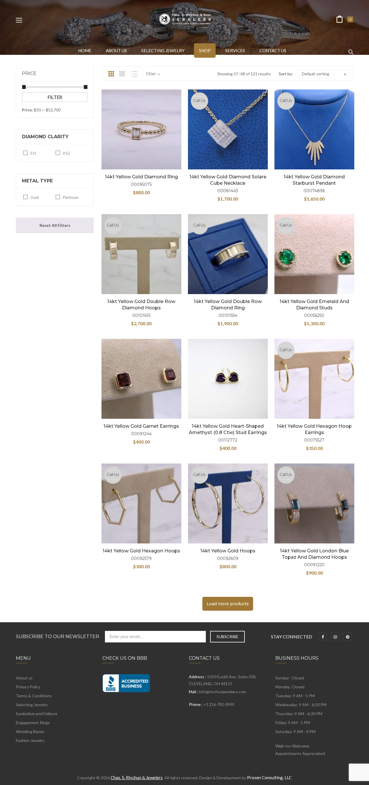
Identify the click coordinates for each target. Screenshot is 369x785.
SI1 (33, 153)
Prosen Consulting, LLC (269, 777)
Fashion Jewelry (30, 740)
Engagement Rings (33, 722)
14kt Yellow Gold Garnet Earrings (141, 426)
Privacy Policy (28, 686)
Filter (55, 97)
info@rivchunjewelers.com (222, 691)
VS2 (66, 153)
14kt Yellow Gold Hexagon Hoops (141, 551)
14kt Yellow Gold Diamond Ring (141, 177)
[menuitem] (84, 50)
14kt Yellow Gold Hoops (227, 551)
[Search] (351, 49)
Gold (34, 197)
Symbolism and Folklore (36, 713)
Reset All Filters (54, 225)
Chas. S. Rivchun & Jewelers (137, 777)
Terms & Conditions (34, 695)
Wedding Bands (30, 731)
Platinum (70, 197)
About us (24, 677)
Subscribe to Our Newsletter (57, 636)
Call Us (199, 100)
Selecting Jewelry (32, 704)
